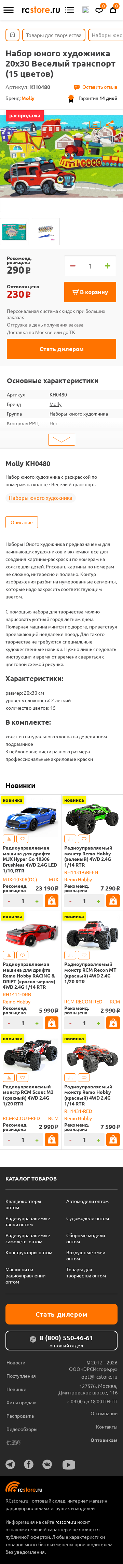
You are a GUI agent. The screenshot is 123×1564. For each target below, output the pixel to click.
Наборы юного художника (79, 413)
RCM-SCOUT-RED (21, 1118)
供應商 (13, 1442)
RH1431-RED (78, 1111)
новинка (13, 800)
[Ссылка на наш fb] (28, 1464)
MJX (53, 879)
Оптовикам (104, 1440)
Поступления (21, 1376)
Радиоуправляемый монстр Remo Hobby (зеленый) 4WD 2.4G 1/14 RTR (88, 856)
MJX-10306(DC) (20, 879)
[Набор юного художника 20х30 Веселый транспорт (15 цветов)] (14, 231)
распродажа (24, 115)
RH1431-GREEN (81, 872)
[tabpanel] (61, 156)
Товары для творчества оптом (86, 1272)
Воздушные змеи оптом (85, 1255)
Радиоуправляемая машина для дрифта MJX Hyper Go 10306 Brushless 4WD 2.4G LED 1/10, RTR (30, 859)
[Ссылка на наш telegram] (10, 1464)
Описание (22, 522)
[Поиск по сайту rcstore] (86, 10)
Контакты (107, 1426)
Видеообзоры (22, 1429)
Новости (15, 1362)
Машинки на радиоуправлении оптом (25, 1275)
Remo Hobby (78, 879)
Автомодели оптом (87, 1201)
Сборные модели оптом (85, 1238)
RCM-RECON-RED (83, 1001)
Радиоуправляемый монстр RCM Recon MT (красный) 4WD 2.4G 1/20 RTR (90, 972)
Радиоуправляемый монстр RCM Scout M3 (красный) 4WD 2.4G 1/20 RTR (28, 1095)
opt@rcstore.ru (99, 1376)
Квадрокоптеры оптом (23, 1204)
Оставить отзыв (100, 87)
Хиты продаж (21, 1402)
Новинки (20, 785)
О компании (104, 1413)
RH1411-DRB (17, 994)
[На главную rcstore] (41, 10)
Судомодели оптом (87, 1218)
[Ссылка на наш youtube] (69, 1465)
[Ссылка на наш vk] (47, 1464)
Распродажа (20, 1416)
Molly (56, 404)
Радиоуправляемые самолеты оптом (27, 1238)
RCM (115, 1001)
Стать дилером (62, 348)
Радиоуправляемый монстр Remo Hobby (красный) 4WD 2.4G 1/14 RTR (88, 1095)
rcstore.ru (66, 1522)
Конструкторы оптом (28, 1252)
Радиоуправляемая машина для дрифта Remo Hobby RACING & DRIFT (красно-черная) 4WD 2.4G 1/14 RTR (29, 975)
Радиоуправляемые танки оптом (27, 1221)
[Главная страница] (12, 35)
